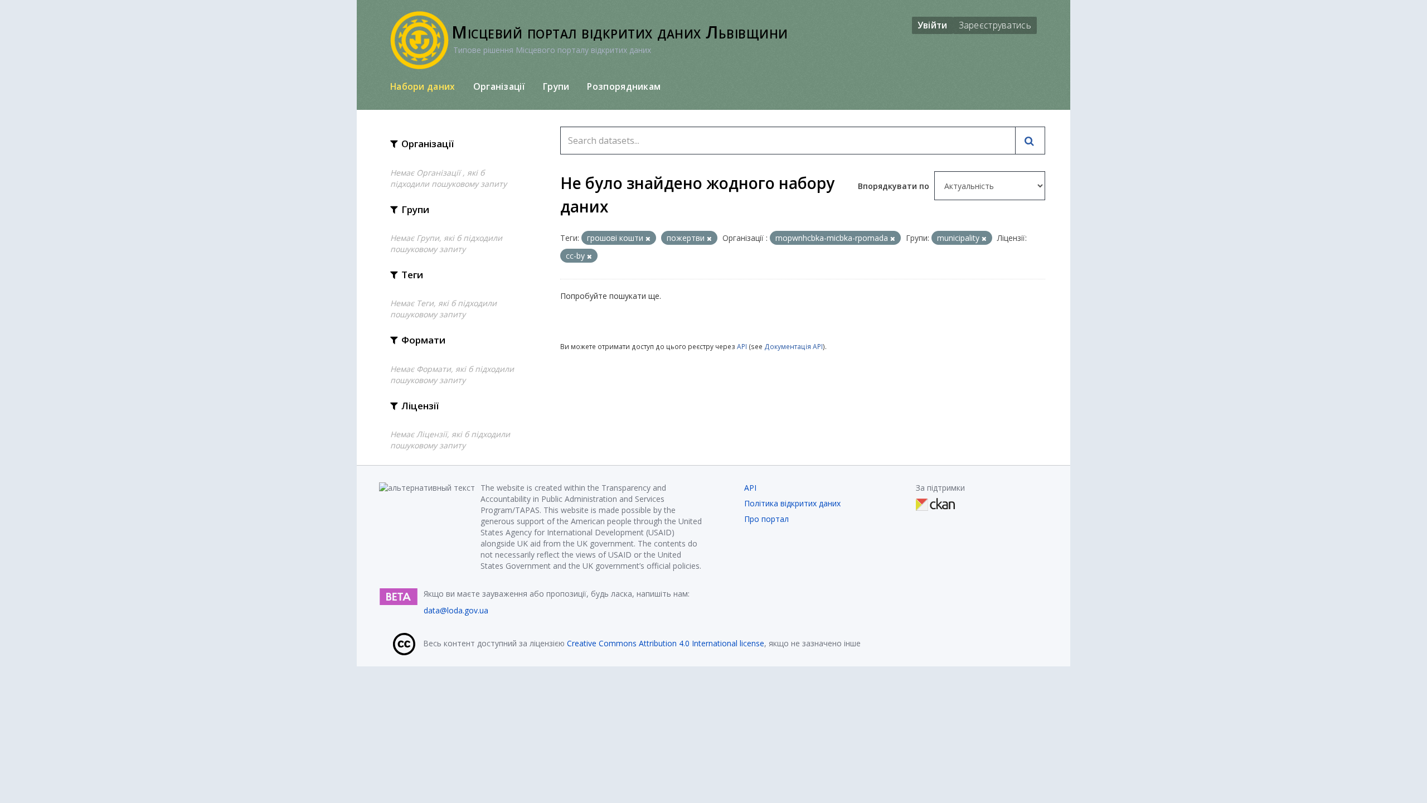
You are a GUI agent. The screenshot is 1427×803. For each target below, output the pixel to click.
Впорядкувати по (894, 186)
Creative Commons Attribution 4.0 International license (665, 643)
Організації (499, 86)
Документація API (793, 346)
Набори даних (422, 86)
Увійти (933, 25)
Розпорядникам (624, 86)
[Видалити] (648, 238)
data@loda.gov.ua (456, 610)
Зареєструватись (995, 25)
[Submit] (1030, 140)
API (742, 346)
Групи (556, 86)
